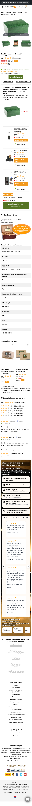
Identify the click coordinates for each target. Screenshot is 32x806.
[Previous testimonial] (3, 566)
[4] (8, 58)
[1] (4, 58)
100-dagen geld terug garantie (16, 707)
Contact (16, 685)
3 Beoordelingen (16, 58)
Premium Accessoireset (20, 150)
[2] (5, 58)
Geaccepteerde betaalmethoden (16, 714)
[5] (10, 58)
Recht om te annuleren (16, 712)
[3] (7, 58)
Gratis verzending (16, 2)
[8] (22, 176)
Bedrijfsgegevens (16, 717)
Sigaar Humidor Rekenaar (16, 722)
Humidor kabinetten (14, 390)
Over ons (16, 704)
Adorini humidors (7, 392)
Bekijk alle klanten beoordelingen (16, 760)
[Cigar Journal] (18, 630)
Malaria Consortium (21, 784)
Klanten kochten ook (7, 81)
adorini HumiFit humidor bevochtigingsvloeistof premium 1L (20, 129)
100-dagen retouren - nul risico (16, 485)
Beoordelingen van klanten (24, 81)
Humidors (25, 390)
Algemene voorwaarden (16, 699)
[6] (20, 176)
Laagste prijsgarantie (13, 495)
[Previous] (2, 82)
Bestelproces (16, 697)
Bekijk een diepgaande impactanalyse (17, 792)
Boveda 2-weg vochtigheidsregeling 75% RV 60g (7, 371)
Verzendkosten (16, 694)
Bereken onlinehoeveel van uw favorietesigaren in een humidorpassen (21, 229)
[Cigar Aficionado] (7, 630)
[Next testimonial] (28, 566)
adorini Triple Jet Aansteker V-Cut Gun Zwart (20, 173)
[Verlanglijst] (29, 7)
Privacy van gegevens (16, 702)
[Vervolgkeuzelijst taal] (16, 797)
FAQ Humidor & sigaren (16, 719)
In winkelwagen (16, 77)
